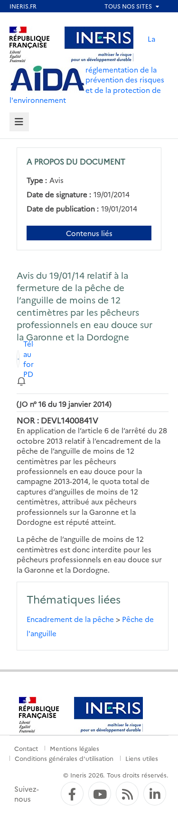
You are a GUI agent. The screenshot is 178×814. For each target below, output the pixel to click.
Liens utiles (141, 758)
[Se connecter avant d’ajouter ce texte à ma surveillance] (21, 380)
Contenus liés (89, 233)
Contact (26, 748)
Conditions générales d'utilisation (64, 758)
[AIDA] (47, 78)
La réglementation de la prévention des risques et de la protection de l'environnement (86, 69)
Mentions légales (74, 748)
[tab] (19, 122)
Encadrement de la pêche (70, 619)
